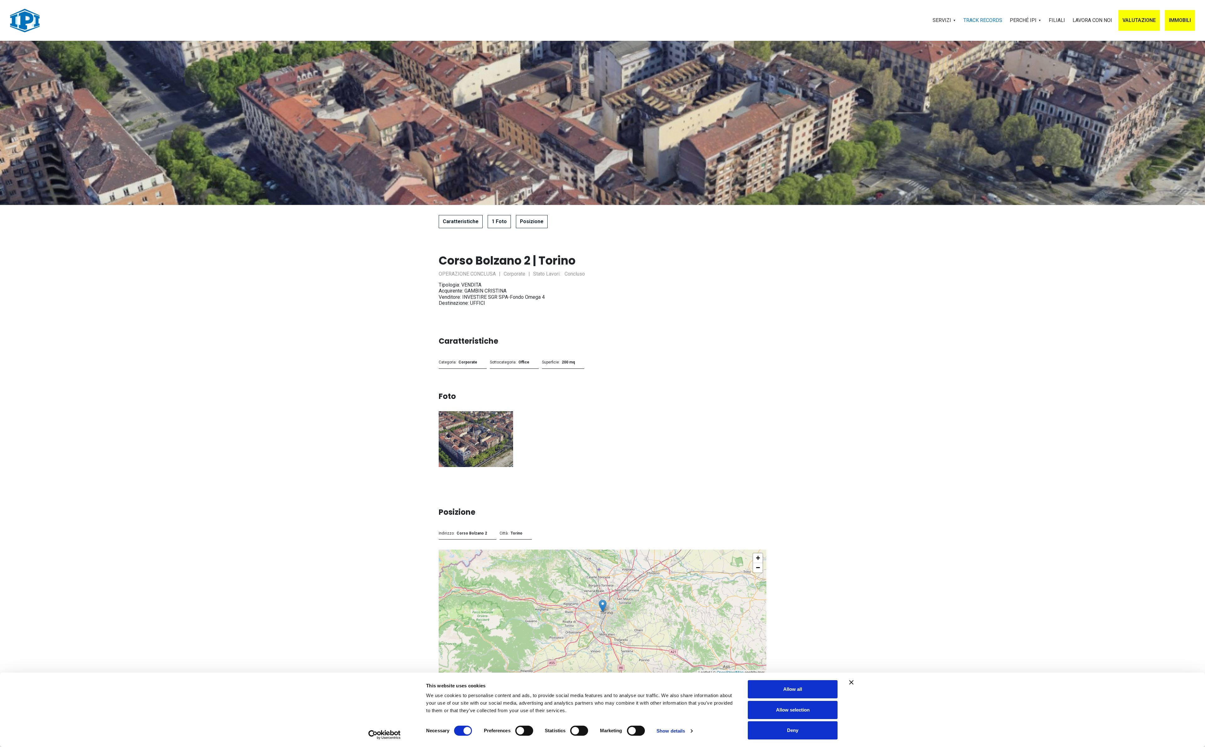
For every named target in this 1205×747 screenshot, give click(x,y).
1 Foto (499, 221)
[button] (603, 605)
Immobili (1180, 20)
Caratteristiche (461, 221)
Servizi (942, 20)
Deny (792, 730)
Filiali (1057, 20)
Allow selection (793, 709)
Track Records (982, 20)
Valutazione (1139, 20)
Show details (670, 731)
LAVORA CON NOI (1092, 20)
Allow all (792, 689)
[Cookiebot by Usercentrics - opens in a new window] (384, 734)
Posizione (532, 221)
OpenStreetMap (730, 672)
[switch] (524, 731)
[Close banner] (851, 682)
